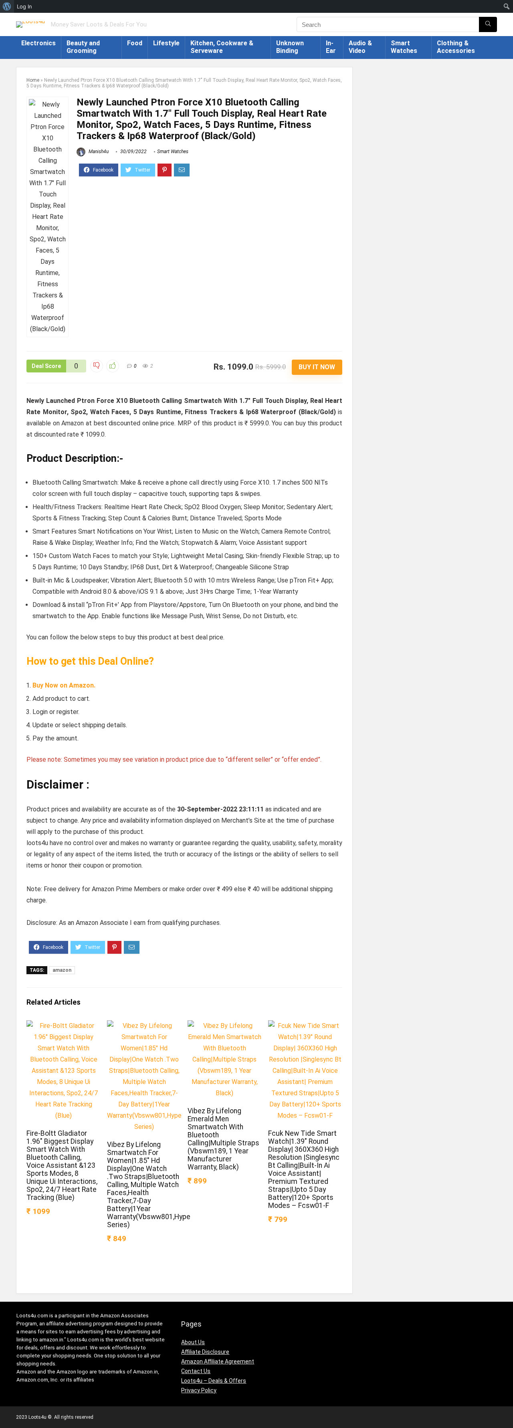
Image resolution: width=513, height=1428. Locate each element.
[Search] (488, 24)
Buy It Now (317, 367)
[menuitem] (7, 6)
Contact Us (195, 1371)
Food (134, 43)
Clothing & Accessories (456, 47)
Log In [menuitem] (24, 6)
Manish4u (98, 151)
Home (32, 80)
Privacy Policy (198, 1390)
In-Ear (331, 47)
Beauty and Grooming (83, 47)
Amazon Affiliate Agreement (217, 1361)
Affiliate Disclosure (205, 1352)
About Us (193, 1342)
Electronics (38, 43)
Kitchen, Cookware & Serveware (221, 47)
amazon (62, 970)
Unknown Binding (290, 47)
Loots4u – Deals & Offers (213, 1380)
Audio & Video (360, 47)
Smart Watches (404, 47)
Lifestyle (166, 43)
